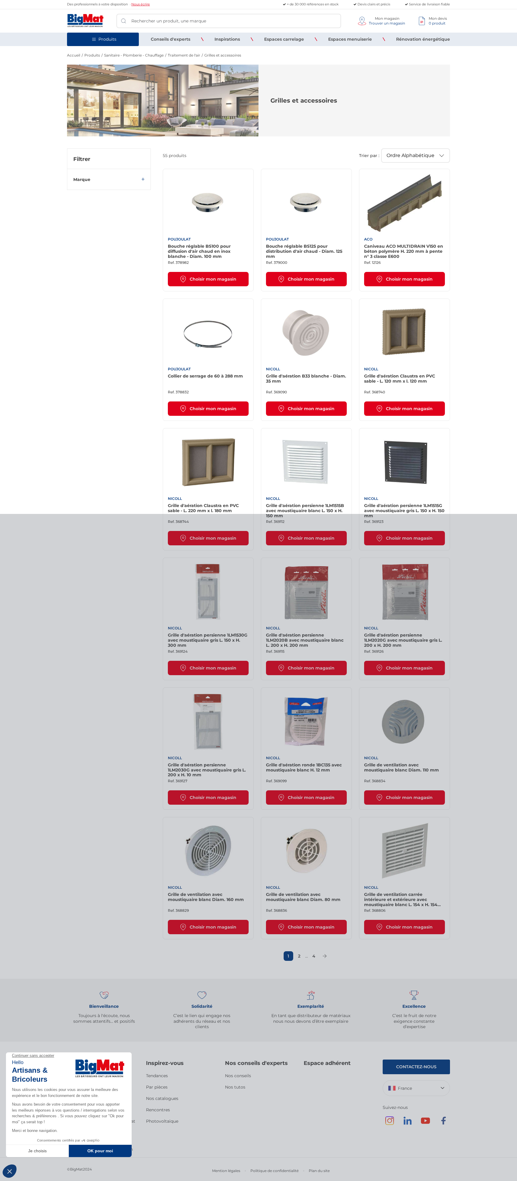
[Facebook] (443, 1123)
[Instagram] (389, 1123)
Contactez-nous (416, 1066)
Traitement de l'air (184, 55)
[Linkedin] (407, 1123)
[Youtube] (425, 1123)
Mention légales (226, 1170)
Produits (92, 55)
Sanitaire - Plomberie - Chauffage (134, 55)
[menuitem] (170, 39)
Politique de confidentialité (274, 1170)
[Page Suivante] (324, 956)
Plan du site (319, 1170)
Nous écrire (140, 4)
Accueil (73, 55)
